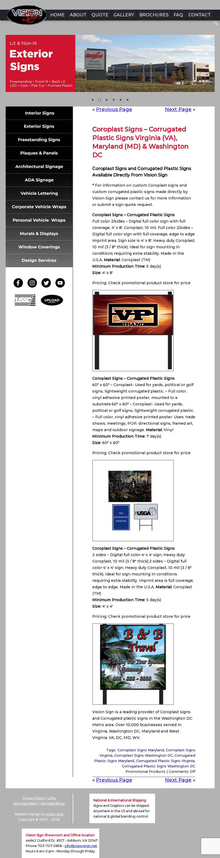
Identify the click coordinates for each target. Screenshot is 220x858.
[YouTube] (60, 286)
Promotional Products (146, 771)
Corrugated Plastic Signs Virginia (165, 761)
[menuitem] (216, 23)
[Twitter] (47, 286)
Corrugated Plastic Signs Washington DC (158, 766)
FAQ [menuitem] (178, 14)
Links (51, 798)
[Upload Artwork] (52, 304)
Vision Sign (55, 814)
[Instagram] (33, 286)
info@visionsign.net (81, 846)
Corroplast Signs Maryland (140, 750)
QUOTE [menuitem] (99, 14)
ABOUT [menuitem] (78, 14)
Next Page (178, 109)
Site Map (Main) (25, 803)
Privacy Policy (33, 798)
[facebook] (19, 286)
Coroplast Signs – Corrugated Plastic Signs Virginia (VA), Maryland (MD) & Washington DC (140, 142)
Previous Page (114, 109)
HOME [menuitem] (57, 14)
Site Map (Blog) (52, 803)
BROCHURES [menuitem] (153, 14)
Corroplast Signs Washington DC (143, 755)
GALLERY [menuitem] (123, 14)
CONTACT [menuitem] (199, 14)
